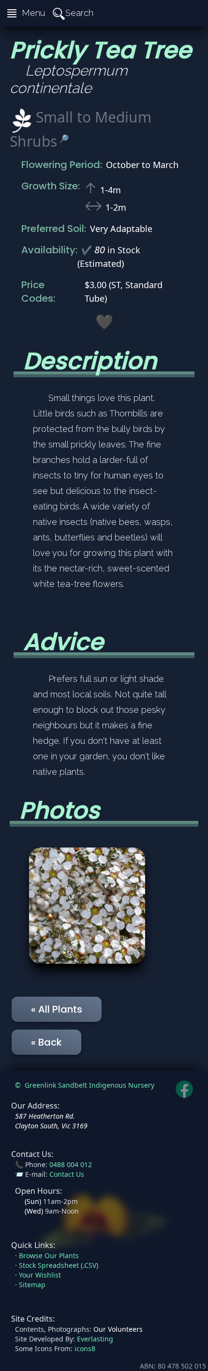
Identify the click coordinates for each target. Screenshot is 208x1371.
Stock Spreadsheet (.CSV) (58, 1265)
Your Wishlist (40, 1274)
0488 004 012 (70, 1164)
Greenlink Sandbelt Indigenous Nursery (89, 1085)
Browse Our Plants (49, 1255)
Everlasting (95, 1338)
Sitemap (32, 1284)
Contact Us (66, 1174)
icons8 (84, 1348)
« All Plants (56, 1009)
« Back (46, 1042)
